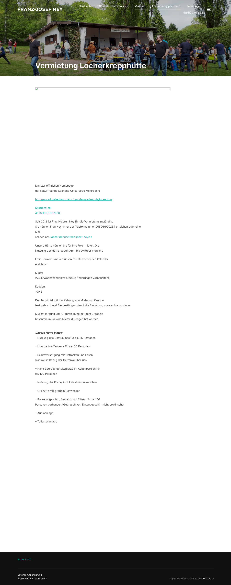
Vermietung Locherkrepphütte (156, 6)
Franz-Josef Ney (40, 9)
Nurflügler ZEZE (194, 12)
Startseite (85, 6)
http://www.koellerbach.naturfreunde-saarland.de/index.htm (73, 199)
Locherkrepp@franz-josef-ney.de (71, 237)
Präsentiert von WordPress (32, 578)
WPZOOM (208, 578)
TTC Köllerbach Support (113, 6)
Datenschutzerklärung (29, 574)
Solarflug (193, 6)
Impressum (24, 559)
